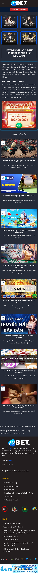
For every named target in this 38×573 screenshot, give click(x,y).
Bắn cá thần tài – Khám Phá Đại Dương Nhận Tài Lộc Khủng (19, 231)
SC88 (22, 431)
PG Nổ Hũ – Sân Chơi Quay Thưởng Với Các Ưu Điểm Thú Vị (19, 301)
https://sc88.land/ (18, 433)
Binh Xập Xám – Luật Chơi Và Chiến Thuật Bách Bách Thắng (19, 266)
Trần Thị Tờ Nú (28, 493)
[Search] (36, 3)
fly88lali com (29, 426)
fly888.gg (7, 426)
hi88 (10, 460)
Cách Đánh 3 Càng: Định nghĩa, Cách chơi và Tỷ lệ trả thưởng (19, 371)
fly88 (1, 426)
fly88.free (15, 426)
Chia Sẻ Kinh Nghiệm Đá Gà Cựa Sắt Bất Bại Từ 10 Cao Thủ (19, 406)
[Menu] (2, 3)
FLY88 (21, 426)
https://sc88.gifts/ (5, 433)
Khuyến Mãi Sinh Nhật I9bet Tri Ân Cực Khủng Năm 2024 (19, 336)
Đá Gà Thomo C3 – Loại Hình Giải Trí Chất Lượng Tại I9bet (19, 196)
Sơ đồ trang (8, 496)
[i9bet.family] (19, 3)
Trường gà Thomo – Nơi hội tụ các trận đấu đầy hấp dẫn (19, 161)
